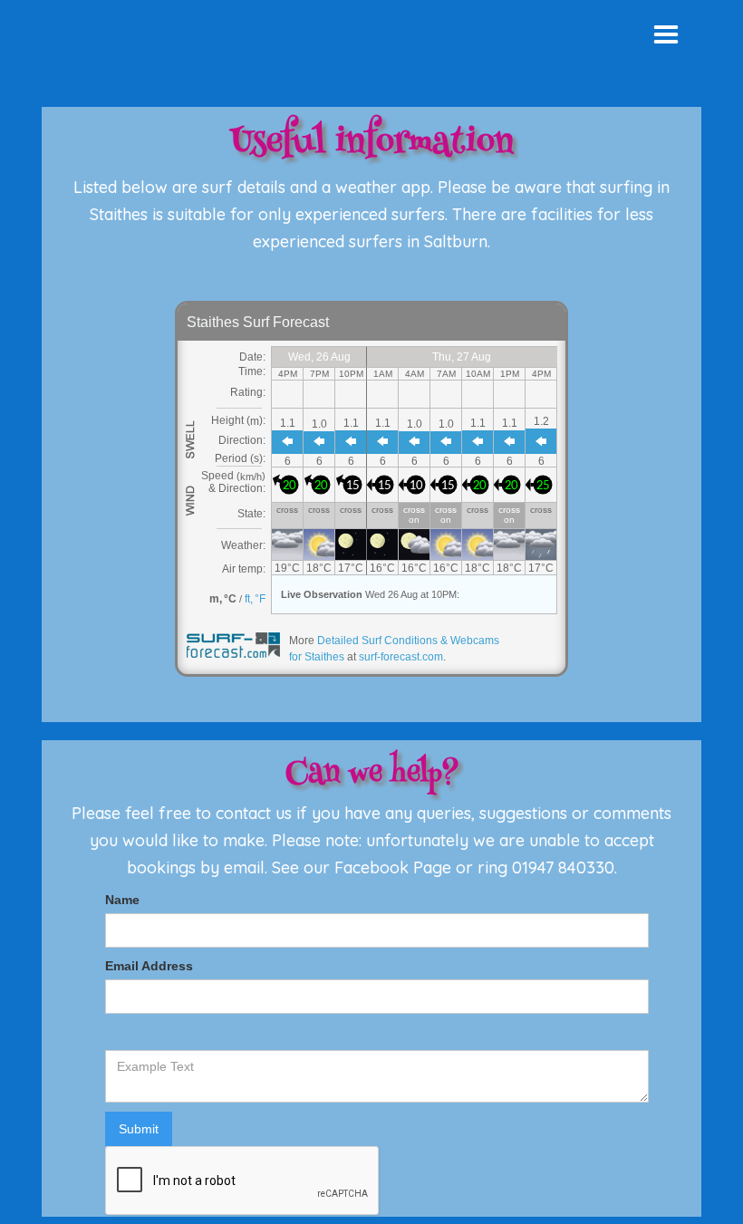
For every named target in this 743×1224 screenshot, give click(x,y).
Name (122, 899)
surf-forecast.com (401, 657)
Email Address (149, 966)
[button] (666, 35)
